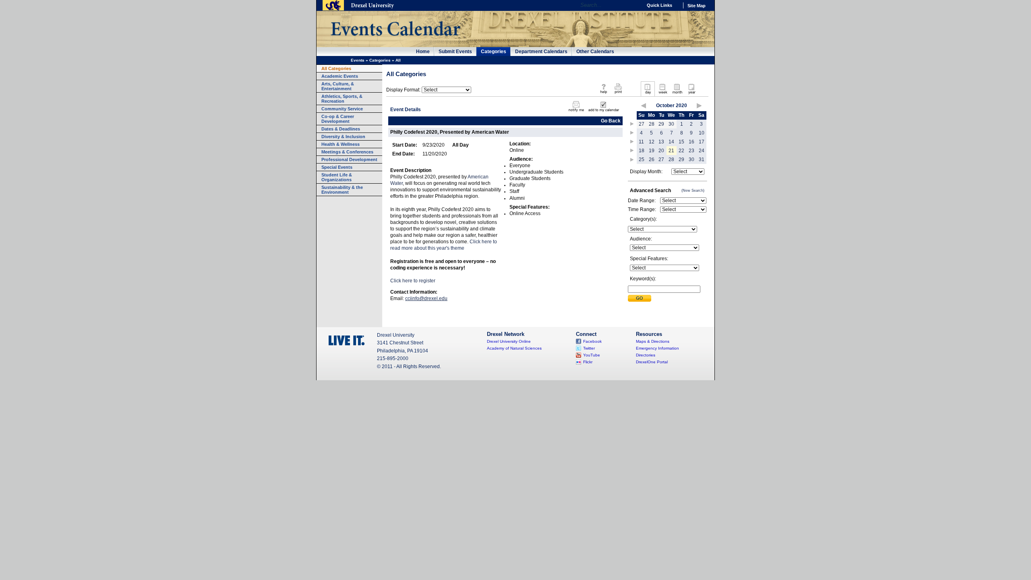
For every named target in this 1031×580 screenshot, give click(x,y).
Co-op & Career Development (337, 119)
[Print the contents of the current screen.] (618, 94)
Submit (639, 298)
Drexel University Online (509, 341)
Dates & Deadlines (340, 128)
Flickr (587, 362)
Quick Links (659, 5)
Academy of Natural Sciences (514, 348)
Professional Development (349, 159)
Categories (493, 51)
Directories (645, 355)
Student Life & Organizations (336, 177)
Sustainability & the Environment (342, 190)
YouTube (591, 355)
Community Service (342, 108)
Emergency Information (657, 348)
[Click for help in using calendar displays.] (603, 94)
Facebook (592, 341)
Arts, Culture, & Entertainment (337, 86)
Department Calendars (541, 51)
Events (357, 60)
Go (634, 5)
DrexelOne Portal (652, 362)
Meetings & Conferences (347, 151)
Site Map (696, 5)
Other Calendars (595, 51)
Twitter (589, 348)
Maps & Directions (652, 341)
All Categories (336, 68)
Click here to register (413, 280)
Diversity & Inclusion (343, 136)
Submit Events (455, 51)
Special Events (336, 167)
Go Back (611, 120)
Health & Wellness (340, 144)
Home (423, 51)
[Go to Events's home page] (395, 39)
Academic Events (339, 76)
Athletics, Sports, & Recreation (341, 99)
